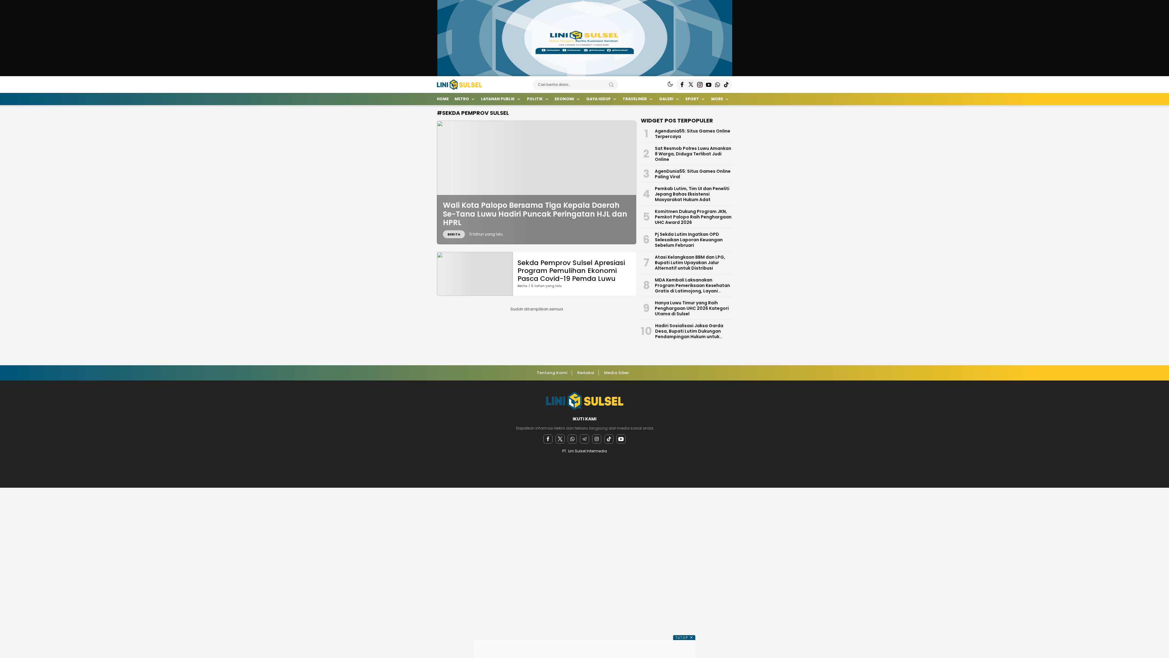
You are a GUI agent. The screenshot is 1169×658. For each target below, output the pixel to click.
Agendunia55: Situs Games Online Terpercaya (692, 134)
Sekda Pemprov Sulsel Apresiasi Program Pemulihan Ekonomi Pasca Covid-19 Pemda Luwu (571, 271)
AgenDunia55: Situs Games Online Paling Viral (693, 174)
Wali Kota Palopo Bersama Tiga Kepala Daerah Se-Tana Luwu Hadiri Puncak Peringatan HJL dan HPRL (535, 214)
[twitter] (560, 439)
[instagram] (596, 439)
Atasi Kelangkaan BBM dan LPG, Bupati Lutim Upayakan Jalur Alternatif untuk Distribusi (690, 262)
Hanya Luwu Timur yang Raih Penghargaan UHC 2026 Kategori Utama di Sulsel (692, 308)
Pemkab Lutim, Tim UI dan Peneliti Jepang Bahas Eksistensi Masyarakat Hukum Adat (692, 194)
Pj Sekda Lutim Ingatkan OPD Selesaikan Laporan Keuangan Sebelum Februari (689, 239)
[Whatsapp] (572, 439)
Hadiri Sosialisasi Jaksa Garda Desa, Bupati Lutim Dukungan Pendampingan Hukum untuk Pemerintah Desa (689, 334)
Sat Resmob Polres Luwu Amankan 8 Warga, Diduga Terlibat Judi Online (693, 153)
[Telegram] (584, 439)
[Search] (611, 85)
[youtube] (621, 439)
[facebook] (548, 439)
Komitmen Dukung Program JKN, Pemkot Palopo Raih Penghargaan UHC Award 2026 (693, 216)
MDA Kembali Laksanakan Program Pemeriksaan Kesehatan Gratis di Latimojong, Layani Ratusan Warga (692, 288)
